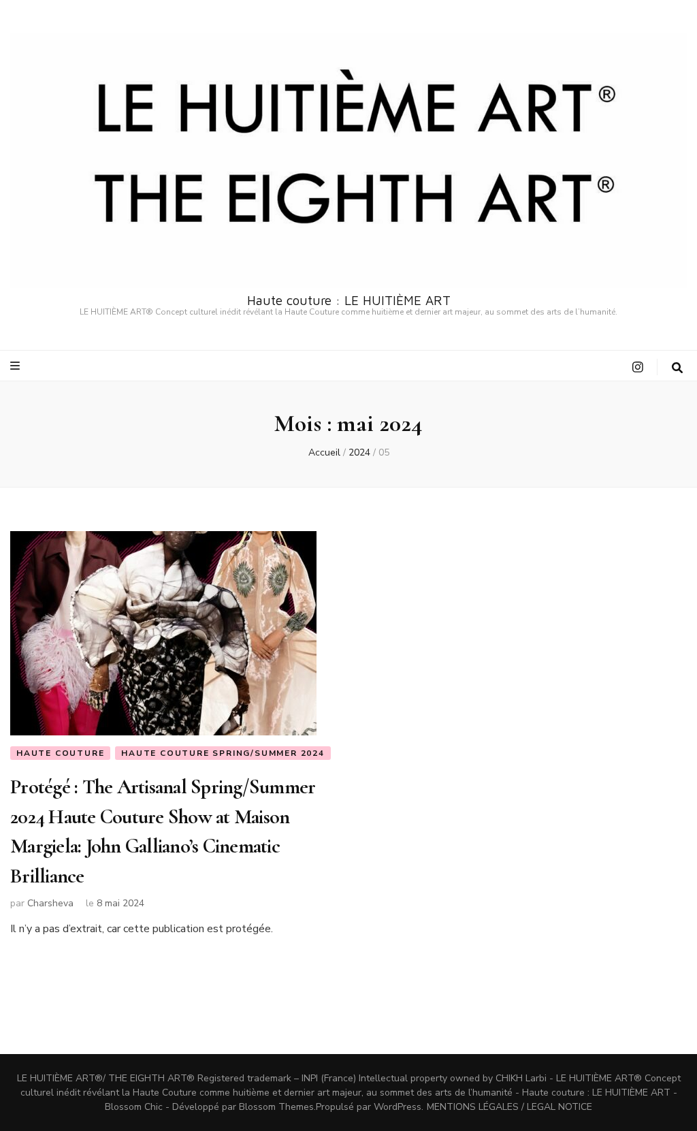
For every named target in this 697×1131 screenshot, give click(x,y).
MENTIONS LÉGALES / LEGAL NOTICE (509, 1106)
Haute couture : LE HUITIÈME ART (349, 300)
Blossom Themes (276, 1106)
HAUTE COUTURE (60, 753)
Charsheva (50, 903)
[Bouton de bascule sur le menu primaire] (16, 366)
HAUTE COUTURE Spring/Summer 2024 (223, 753)
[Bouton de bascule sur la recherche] (677, 368)
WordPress (397, 1106)
